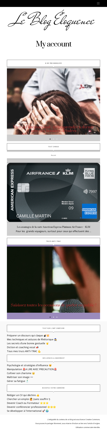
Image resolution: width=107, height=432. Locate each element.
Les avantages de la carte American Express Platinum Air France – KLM (53, 227)
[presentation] (12, 98)
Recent (53, 155)
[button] (50, 139)
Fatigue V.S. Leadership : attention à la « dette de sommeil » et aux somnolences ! (53, 129)
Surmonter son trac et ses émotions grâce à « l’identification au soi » (54, 307)
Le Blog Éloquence (53, 20)
